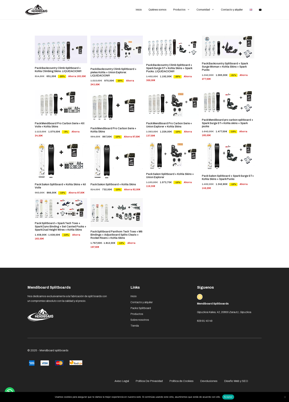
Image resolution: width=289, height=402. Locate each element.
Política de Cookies (181, 381)
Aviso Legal (122, 381)
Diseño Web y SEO (236, 381)
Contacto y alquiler (232, 9)
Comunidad (203, 9)
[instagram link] (200, 297)
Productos (179, 9)
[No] (284, 397)
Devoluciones (208, 381)
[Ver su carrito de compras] (260, 10)
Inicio (139, 9)
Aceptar (228, 396)
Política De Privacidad (149, 381)
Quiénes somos (157, 9)
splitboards (61, 350)
